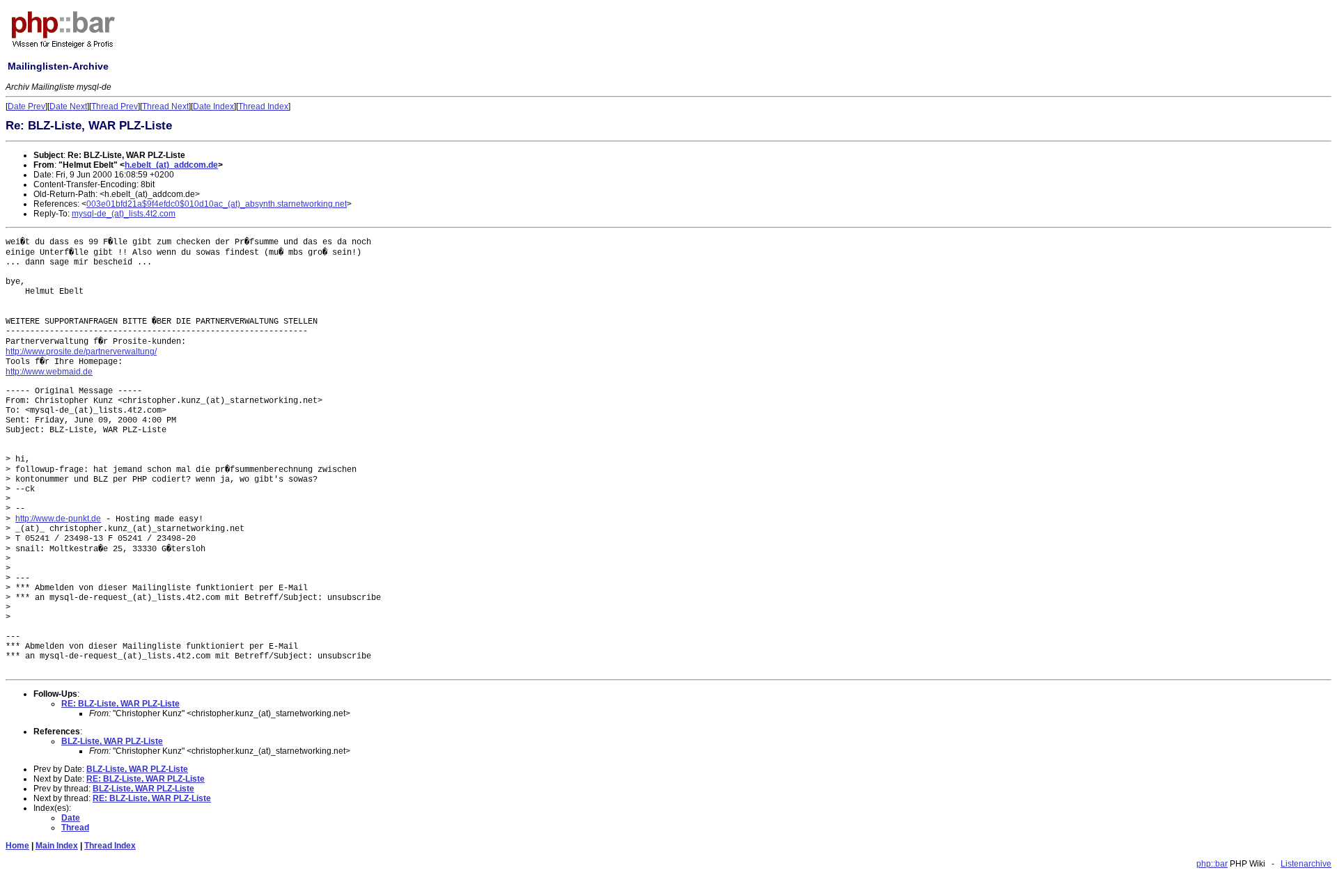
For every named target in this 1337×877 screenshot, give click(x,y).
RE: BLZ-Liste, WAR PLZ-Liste (120, 704)
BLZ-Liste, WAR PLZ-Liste (112, 741)
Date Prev (26, 106)
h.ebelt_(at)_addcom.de (171, 165)
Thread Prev (114, 106)
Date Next (68, 106)
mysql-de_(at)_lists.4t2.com (123, 214)
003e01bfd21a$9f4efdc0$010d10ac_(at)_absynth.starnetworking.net (216, 204)
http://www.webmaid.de (49, 372)
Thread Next (165, 106)
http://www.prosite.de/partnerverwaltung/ (81, 351)
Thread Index (263, 106)
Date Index (213, 106)
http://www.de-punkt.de (58, 518)
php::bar (1212, 864)
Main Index (57, 846)
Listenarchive (1306, 864)
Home (17, 846)
